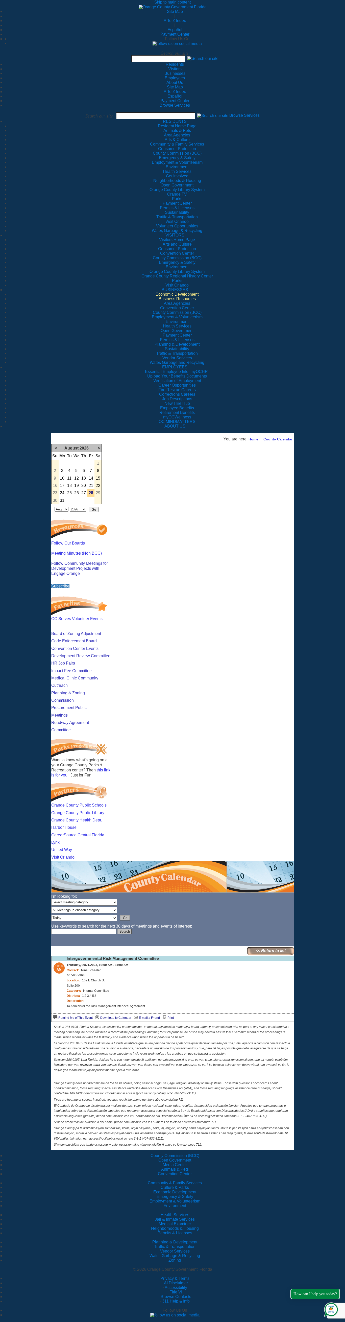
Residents (175, 64)
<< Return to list (271, 951)
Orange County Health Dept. (76, 820)
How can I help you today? (315, 1294)
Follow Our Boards (68, 543)
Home (253, 439)
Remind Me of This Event (75, 1018)
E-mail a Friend (149, 1018)
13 (83, 478)
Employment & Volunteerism (175, 1201)
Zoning (174, 1260)
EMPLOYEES (174, 367)
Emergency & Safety (175, 1196)
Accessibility (176, 1287)
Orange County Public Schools (79, 805)
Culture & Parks (175, 1187)
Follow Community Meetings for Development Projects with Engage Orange (79, 568)
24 (62, 493)
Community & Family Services (177, 144)
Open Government (174, 1160)
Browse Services (175, 105)
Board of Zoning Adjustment (76, 633)
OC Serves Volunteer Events (77, 619)
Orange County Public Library (77, 813)
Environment (174, 1205)
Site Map (175, 11)
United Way (61, 849)
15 (98, 478)
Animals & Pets (175, 1169)
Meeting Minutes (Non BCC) (76, 553)
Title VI (176, 1292)
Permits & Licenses (175, 1233)
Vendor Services (175, 1251)
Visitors (175, 69)
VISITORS (174, 235)
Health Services (175, 1215)
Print (170, 1018)
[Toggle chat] (330, 1308)
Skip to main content (172, 2)
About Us (174, 82)
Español (174, 30)
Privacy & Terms (174, 1278)
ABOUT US (174, 426)
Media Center (175, 1165)
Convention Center (175, 1174)
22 (98, 485)
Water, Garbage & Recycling (175, 1256)
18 (69, 485)
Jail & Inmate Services (175, 1219)
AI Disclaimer (176, 1283)
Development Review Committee (80, 656)
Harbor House (64, 827)
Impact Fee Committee (71, 671)
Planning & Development (174, 1242)
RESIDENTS (175, 121)
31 (62, 500)
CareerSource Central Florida (77, 835)
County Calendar (277, 439)
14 (91, 478)
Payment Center (174, 34)
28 (91, 493)
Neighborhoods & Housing (175, 1228)
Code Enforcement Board (74, 641)
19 (76, 485)
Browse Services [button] (244, 115)
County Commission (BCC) (175, 1155)
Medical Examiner (175, 1224)
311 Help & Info (176, 1301)
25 (69, 493)
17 (62, 485)
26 (76, 493)
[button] (202, 58)
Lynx (55, 842)
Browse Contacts (176, 1296)
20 (83, 485)
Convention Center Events (74, 648)
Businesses (174, 73)
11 (69, 478)
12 (76, 478)
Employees (175, 78)
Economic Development (174, 1192)
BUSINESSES (175, 290)
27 (83, 493)
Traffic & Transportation (174, 1246)
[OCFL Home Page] (173, 7)
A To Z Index (175, 20)
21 (91, 485)
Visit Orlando (63, 857)
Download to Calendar (115, 1018)
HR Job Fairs (63, 663)
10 (62, 478)
